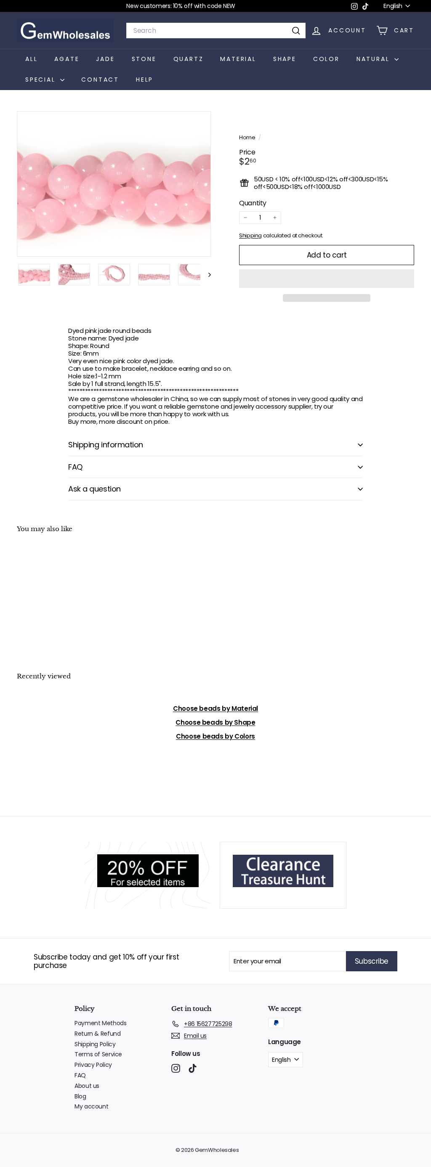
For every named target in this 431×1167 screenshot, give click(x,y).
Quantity (252, 203)
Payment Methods (100, 1023)
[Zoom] (113, 184)
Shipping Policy (94, 1044)
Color (326, 59)
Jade (105, 59)
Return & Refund (97, 1033)
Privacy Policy (93, 1065)
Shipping (250, 235)
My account (91, 1106)
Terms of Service (98, 1054)
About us (86, 1086)
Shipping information (105, 444)
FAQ (75, 467)
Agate (66, 59)
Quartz (188, 59)
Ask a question (94, 489)
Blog (80, 1096)
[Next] (205, 274)
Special (41, 79)
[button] (326, 278)
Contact (100, 79)
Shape (284, 59)
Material (238, 59)
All (31, 59)
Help (144, 79)
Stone (144, 59)
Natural (374, 59)
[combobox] (216, 30)
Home (247, 137)
